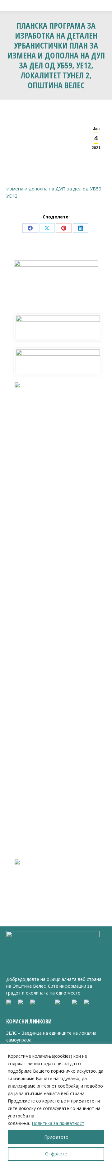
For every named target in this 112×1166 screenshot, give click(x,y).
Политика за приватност (58, 1123)
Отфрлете (56, 1154)
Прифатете (56, 1137)
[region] (56, 1105)
